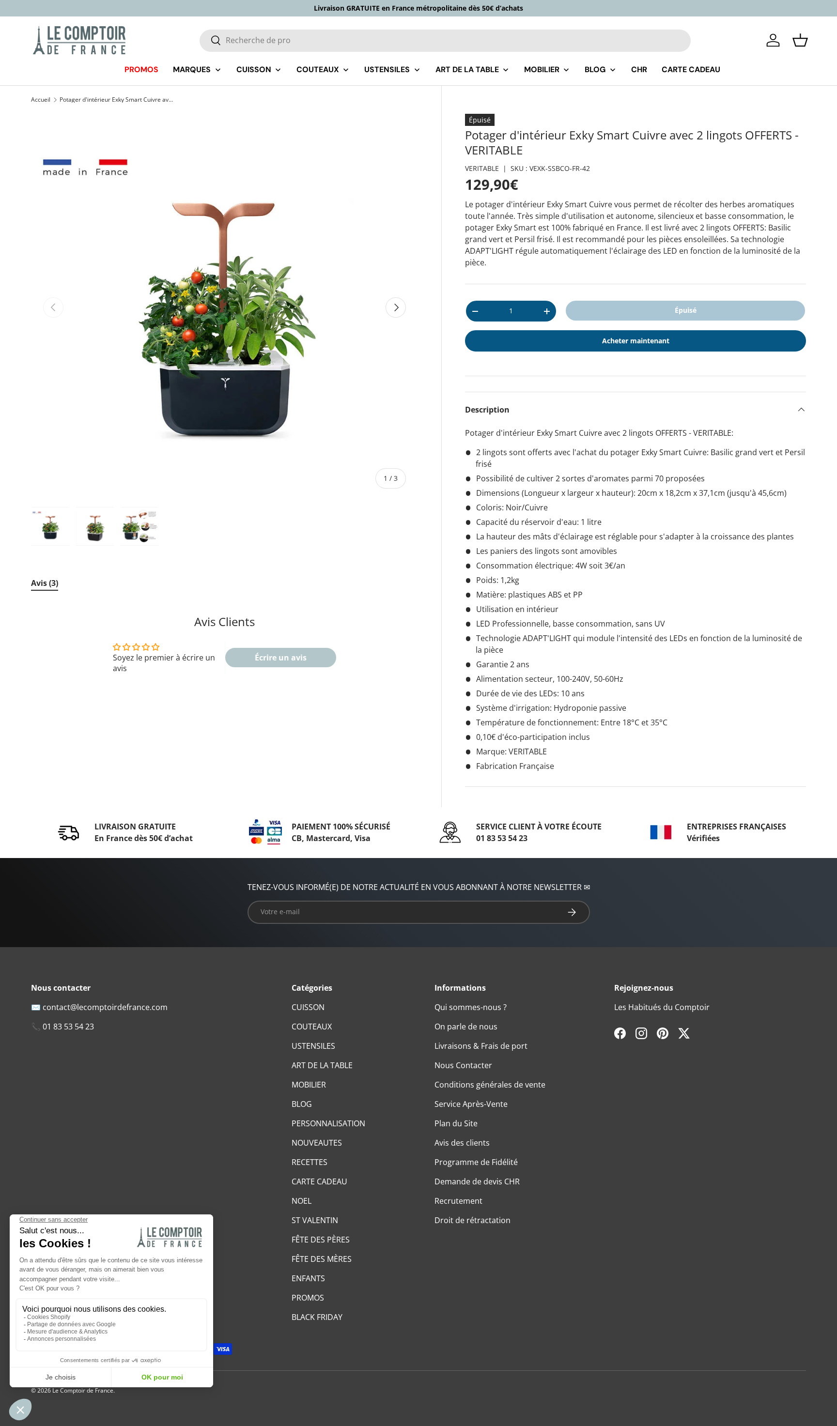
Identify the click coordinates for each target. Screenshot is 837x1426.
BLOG (302, 1104)
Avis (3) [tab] (44, 583)
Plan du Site (456, 1123)
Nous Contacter (463, 1065)
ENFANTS (308, 1278)
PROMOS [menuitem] (141, 69)
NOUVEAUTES (317, 1142)
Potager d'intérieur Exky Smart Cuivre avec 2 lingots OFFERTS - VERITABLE (118, 100)
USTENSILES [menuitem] (387, 69)
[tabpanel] (224, 649)
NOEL (301, 1201)
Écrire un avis (281, 657)
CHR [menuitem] (639, 69)
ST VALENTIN (315, 1220)
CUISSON (308, 1007)
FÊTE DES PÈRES (321, 1239)
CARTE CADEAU (319, 1181)
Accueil (40, 100)
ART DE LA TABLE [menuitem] (467, 69)
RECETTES (309, 1162)
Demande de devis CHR (477, 1181)
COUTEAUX (312, 1026)
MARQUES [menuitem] (192, 69)
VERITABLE (482, 168)
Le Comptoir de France (82, 1390)
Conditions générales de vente (489, 1084)
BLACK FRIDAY (317, 1317)
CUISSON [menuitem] (253, 69)
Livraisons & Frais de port (480, 1046)
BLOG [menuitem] (595, 69)
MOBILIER (309, 1084)
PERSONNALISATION (328, 1123)
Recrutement (458, 1201)
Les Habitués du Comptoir (662, 1007)
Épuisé (686, 310)
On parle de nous (465, 1026)
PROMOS (308, 1297)
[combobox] (445, 40)
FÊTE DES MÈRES (322, 1259)
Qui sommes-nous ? (470, 1007)
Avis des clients (462, 1142)
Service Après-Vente (471, 1104)
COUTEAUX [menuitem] (317, 69)
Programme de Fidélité (476, 1162)
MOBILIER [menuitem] (541, 69)
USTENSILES (313, 1046)
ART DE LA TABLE (322, 1065)
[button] (800, 40)
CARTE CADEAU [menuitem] (691, 69)
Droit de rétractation (472, 1220)
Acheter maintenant (635, 340)
